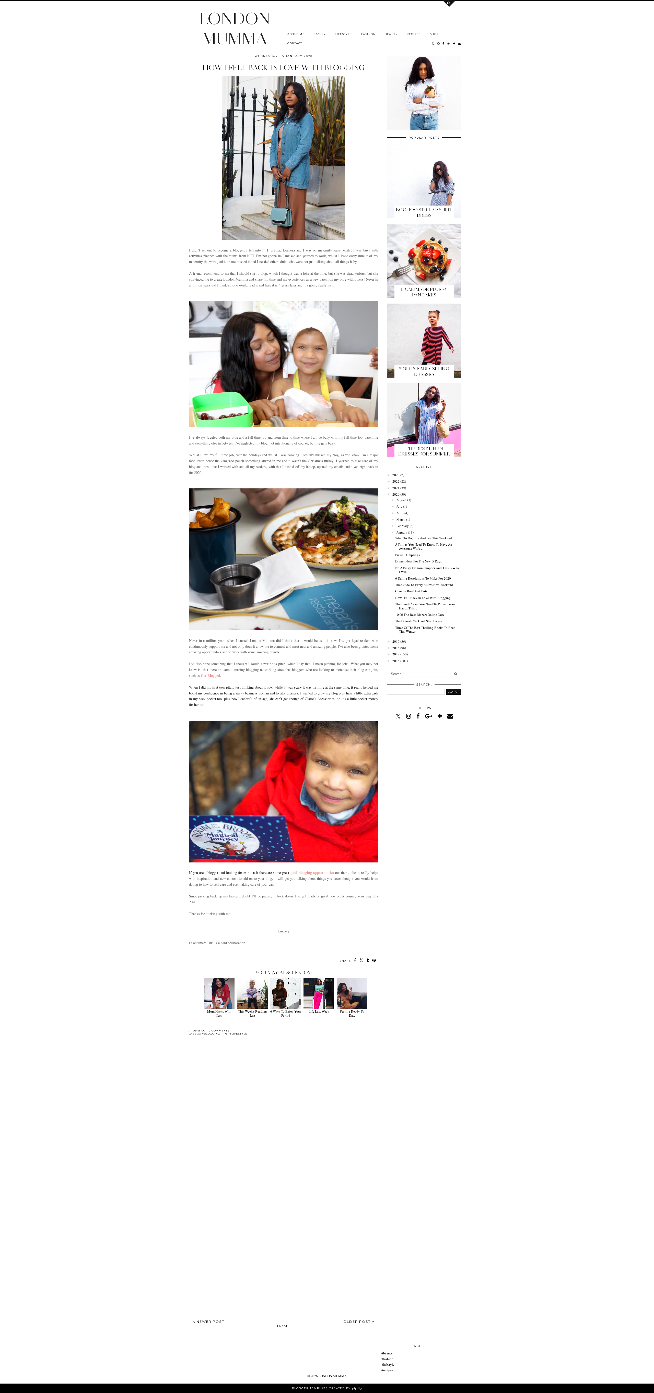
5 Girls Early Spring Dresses (424, 371)
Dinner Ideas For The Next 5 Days (418, 561)
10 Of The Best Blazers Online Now (419, 614)
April (400, 513)
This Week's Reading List (252, 1013)
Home (283, 1326)
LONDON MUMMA (234, 28)
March (400, 519)
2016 (396, 660)
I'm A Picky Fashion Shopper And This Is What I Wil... (427, 570)
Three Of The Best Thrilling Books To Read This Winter (425, 629)
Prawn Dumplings (407, 555)
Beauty (391, 34)
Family (320, 34)
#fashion (387, 1358)
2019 (396, 641)
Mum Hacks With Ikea (219, 1013)
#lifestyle (238, 1033)
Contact (294, 43)
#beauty (387, 1353)
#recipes (387, 1370)
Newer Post (209, 1321)
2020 (396, 494)
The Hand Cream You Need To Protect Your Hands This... (425, 606)
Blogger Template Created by (327, 1388)
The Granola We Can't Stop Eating (418, 621)
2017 (396, 654)
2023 (396, 475)
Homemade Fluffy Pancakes (424, 292)
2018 (396, 647)
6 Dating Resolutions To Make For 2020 (423, 578)
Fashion (368, 34)
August (401, 500)
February (402, 525)
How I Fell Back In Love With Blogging (423, 597)
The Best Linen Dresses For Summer (424, 451)
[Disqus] (283, 1114)
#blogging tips (215, 1033)
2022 (396, 481)
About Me (296, 34)
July (399, 506)
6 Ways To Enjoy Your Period (285, 1013)
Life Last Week (319, 1011)
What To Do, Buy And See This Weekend (423, 538)
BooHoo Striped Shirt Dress (424, 212)
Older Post (357, 1321)
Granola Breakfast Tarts (411, 591)
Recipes (414, 34)
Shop (434, 34)
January (401, 532)
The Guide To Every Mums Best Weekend (424, 584)
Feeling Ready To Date (352, 1013)
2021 (396, 488)
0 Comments (219, 1030)
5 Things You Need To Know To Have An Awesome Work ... (423, 546)
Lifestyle (343, 34)
